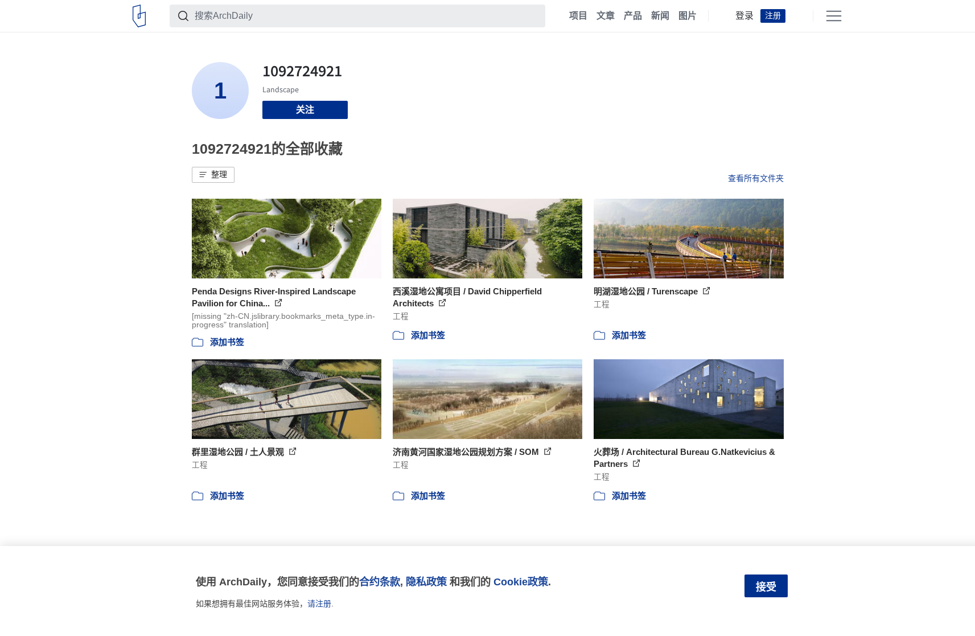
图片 (687, 16)
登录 (744, 16)
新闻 (660, 16)
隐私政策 (426, 582)
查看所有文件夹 (756, 178)
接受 (766, 587)
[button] (213, 175)
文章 (605, 16)
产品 (633, 16)
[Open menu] (834, 16)
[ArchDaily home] (139, 16)
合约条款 (379, 582)
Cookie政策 (520, 582)
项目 (578, 16)
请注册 (319, 603)
